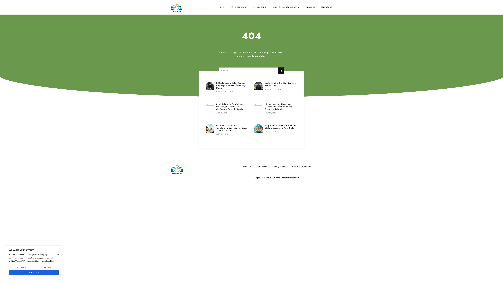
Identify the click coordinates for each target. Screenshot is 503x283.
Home (221, 7)
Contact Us (326, 7)
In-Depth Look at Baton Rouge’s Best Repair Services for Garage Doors (231, 85)
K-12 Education (260, 7)
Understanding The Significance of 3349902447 (281, 84)
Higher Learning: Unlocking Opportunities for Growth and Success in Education (278, 107)
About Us (310, 7)
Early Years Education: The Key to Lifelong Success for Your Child (280, 126)
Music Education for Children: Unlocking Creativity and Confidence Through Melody (230, 107)
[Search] (281, 70)
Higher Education (238, 7)
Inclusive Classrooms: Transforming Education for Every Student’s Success (231, 128)
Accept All (34, 272)
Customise (21, 267)
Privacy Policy (278, 167)
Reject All (46, 267)
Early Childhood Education (286, 7)
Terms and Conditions (301, 167)
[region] (34, 262)
